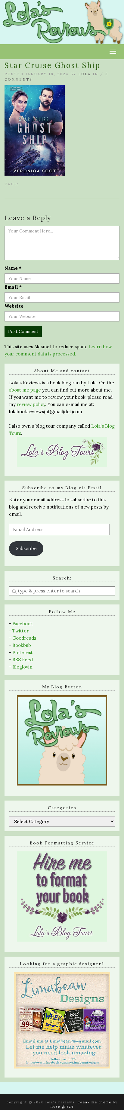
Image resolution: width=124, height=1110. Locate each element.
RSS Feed (22, 660)
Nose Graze (62, 1106)
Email (13, 287)
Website (14, 306)
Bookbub (21, 645)
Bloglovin (22, 667)
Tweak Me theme (94, 1102)
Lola (84, 74)
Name (13, 268)
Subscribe (26, 548)
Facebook (22, 623)
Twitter (20, 631)
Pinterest (22, 652)
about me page (25, 390)
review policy (31, 404)
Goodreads (24, 638)
